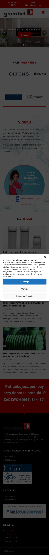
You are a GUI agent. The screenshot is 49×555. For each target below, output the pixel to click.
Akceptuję (24, 281)
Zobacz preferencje (24, 296)
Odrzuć (24, 289)
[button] (45, 257)
